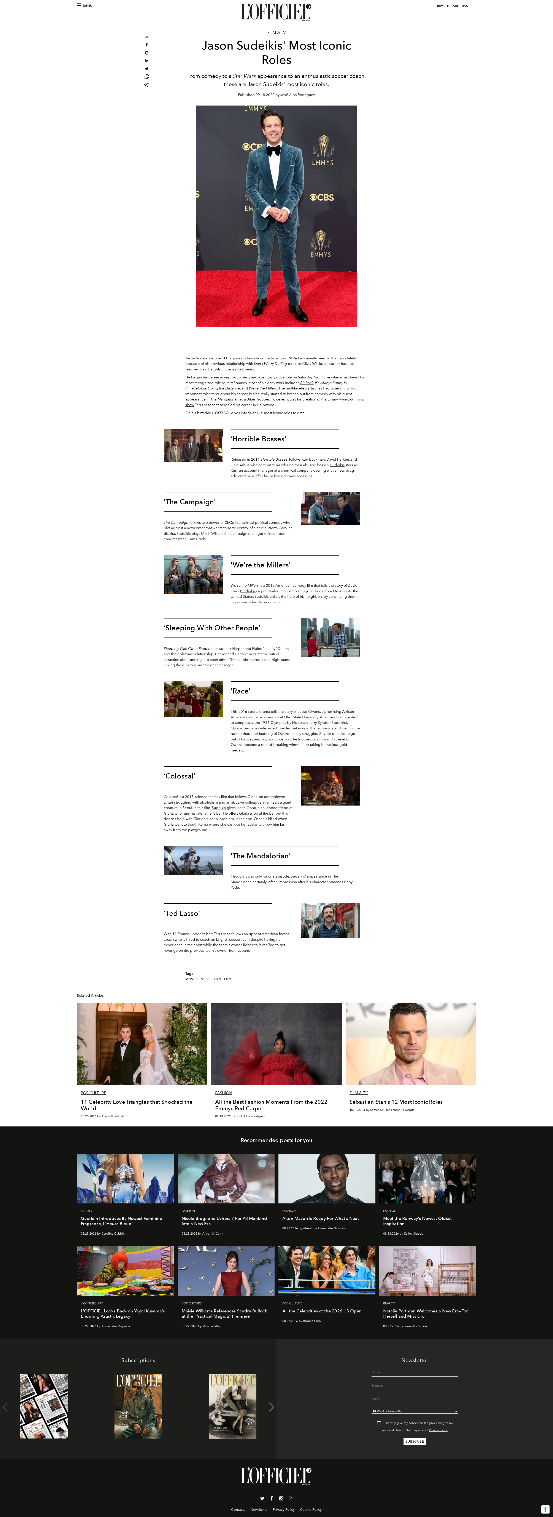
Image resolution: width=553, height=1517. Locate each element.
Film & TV (276, 32)
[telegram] (146, 85)
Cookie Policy (311, 1509)
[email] (146, 37)
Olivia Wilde (312, 363)
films (229, 979)
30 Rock (306, 383)
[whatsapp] (146, 77)
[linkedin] (146, 61)
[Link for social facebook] (272, 1499)
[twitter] (146, 69)
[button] (271, 1407)
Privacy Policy (438, 1430)
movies (191, 979)
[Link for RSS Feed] (291, 1499)
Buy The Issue (448, 6)
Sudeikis (337, 465)
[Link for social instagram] (281, 1499)
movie (206, 979)
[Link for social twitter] (262, 1499)
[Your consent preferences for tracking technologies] (545, 1509)
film (218, 979)
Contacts (238, 1509)
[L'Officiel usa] (276, 12)
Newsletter (259, 1509)
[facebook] (146, 45)
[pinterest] (146, 53)
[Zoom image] (193, 445)
